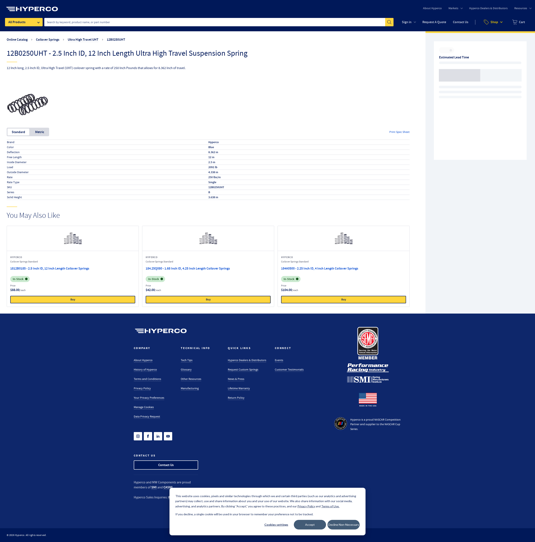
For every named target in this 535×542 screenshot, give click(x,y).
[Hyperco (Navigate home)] (161, 331)
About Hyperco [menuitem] (432, 8)
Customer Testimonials (289, 369)
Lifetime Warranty (239, 388)
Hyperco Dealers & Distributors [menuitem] (488, 8)
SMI (154, 487)
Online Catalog (17, 39)
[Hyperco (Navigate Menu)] (32, 6)
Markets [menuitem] (453, 8)
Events (279, 360)
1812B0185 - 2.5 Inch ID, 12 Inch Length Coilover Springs (49, 268)
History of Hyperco (145, 369)
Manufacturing (190, 388)
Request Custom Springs (243, 369)
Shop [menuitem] (494, 22)
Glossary (186, 369)
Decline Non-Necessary (343, 524)
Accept (310, 524)
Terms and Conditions (147, 379)
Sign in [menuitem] (406, 22)
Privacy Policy (142, 388)
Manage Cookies (144, 407)
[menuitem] (518, 22)
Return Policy (236, 398)
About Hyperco (143, 360)
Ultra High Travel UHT (83, 39)
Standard (18, 132)
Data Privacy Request (147, 416)
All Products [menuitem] (16, 22)
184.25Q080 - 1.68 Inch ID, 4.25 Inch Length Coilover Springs (188, 268)
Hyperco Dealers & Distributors (247, 360)
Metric (39, 132)
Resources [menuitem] (520, 8)
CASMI (168, 487)
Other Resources (191, 379)
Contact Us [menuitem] (460, 22)
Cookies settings (276, 524)
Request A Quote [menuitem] (434, 22)
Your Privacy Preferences (149, 398)
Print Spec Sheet (399, 132)
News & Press (236, 379)
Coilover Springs (47, 39)
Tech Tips (186, 360)
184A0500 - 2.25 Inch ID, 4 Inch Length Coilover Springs (319, 268)
